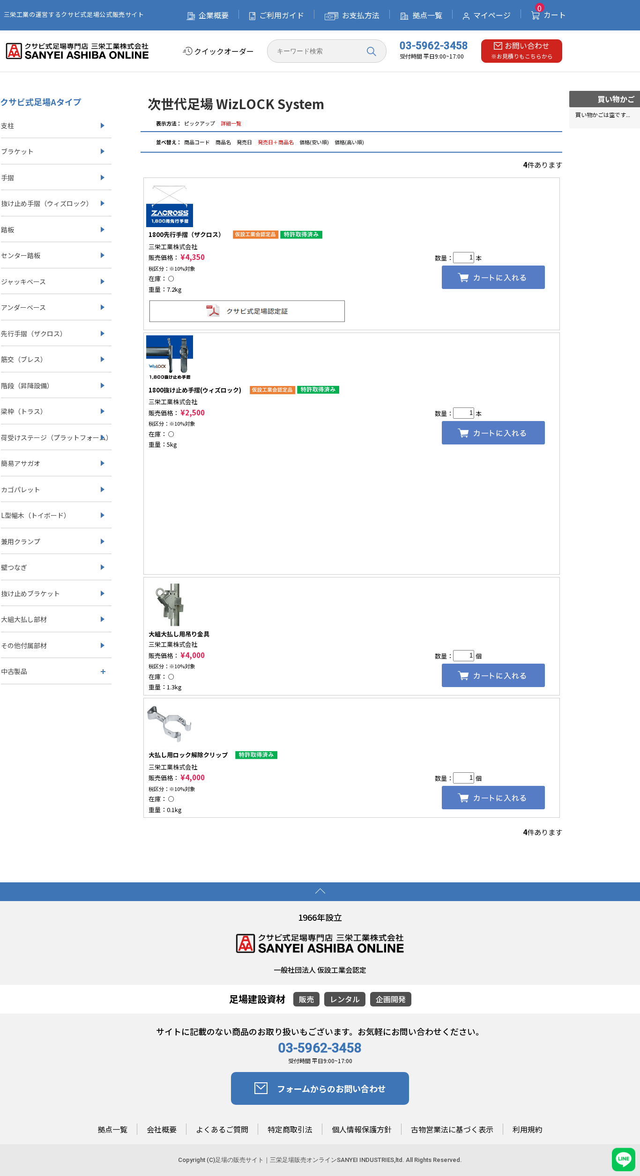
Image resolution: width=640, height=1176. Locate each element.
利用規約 (528, 1129)
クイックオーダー (224, 51)
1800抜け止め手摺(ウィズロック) (195, 389)
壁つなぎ (14, 567)
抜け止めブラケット (30, 593)
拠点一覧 (427, 15)
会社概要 (162, 1129)
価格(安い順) (314, 142)
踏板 (7, 229)
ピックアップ (199, 123)
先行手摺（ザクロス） (34, 333)
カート (551, 14)
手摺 (7, 177)
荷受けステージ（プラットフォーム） (56, 437)
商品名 (224, 142)
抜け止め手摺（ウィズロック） (47, 203)
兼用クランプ (20, 541)
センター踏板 (20, 255)
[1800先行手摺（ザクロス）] (169, 202)
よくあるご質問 (222, 1129)
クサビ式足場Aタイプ (41, 102)
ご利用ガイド (281, 15)
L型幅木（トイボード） (35, 515)
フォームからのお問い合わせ (331, 1088)
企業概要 (214, 15)
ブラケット (17, 151)
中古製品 (14, 671)
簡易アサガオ (20, 463)
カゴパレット (20, 489)
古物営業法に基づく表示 (452, 1129)
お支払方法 (361, 15)
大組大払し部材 (24, 619)
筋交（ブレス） (24, 359)
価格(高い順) (349, 142)
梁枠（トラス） (24, 411)
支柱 (7, 125)
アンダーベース (23, 307)
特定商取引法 (290, 1129)
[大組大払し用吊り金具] (169, 602)
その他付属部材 (24, 645)
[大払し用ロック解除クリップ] (169, 722)
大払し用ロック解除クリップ (188, 754)
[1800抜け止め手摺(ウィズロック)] (169, 358)
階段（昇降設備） (27, 385)
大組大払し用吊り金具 (179, 633)
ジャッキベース (23, 281)
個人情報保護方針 (362, 1129)
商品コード (197, 142)
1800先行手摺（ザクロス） (186, 234)
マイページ (492, 15)
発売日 (245, 142)
